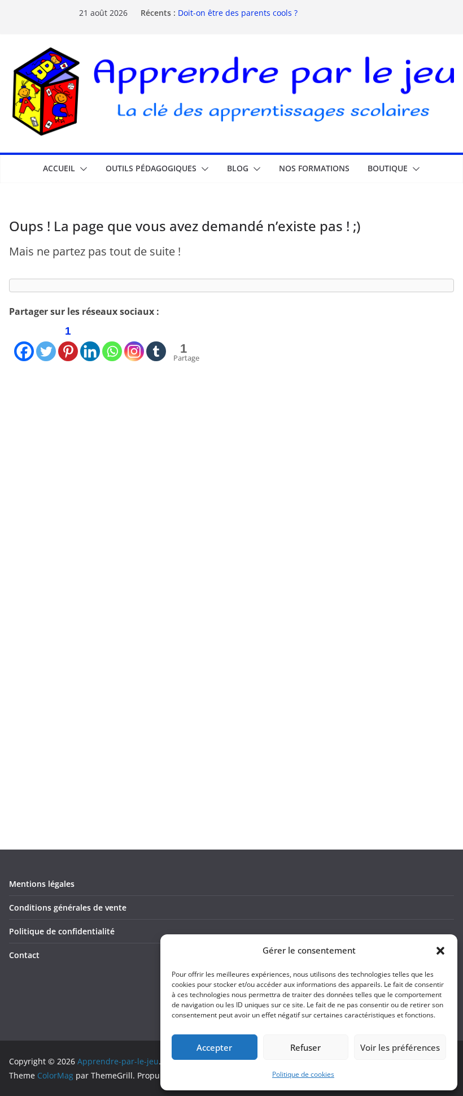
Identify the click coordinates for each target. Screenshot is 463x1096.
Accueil (59, 168)
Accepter (214, 1047)
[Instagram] (134, 341)
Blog (237, 168)
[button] (440, 950)
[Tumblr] (156, 341)
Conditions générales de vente (67, 907)
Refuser (305, 1047)
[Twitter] (46, 341)
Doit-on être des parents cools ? (238, 13)
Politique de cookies (303, 1074)
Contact (24, 955)
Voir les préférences (400, 1047)
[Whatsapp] (112, 341)
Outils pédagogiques (151, 168)
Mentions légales (42, 883)
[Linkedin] (90, 341)
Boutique (388, 168)
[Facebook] (24, 341)
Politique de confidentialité (62, 931)
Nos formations (314, 168)
